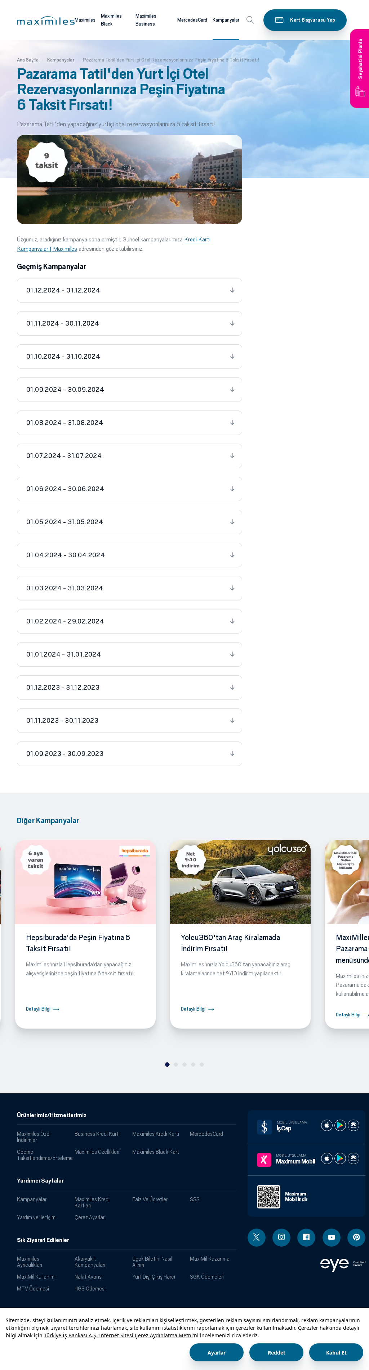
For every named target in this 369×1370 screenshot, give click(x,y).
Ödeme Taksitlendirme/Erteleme (43, 1155)
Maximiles (85, 20)
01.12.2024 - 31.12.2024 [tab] (63, 290)
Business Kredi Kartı (97, 1134)
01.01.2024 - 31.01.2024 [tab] (63, 654)
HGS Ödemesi (90, 1288)
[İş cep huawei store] (353, 1125)
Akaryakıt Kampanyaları (90, 1262)
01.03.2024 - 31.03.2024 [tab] (64, 588)
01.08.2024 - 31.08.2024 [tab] (64, 422)
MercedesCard (192, 20)
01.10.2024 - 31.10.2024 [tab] (63, 356)
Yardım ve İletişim (36, 1217)
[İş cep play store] (340, 1125)
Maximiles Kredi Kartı (155, 1134)
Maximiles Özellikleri (97, 1152)
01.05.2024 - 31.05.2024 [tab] (64, 522)
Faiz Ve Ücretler (150, 1199)
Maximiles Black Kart (155, 1152)
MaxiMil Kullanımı (36, 1277)
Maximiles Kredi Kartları (92, 1202)
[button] (46, 20)
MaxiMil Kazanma (210, 1259)
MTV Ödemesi (33, 1288)
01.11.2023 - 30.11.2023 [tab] (62, 720)
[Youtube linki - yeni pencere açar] (332, 1238)
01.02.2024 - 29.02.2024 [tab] (65, 621)
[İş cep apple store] (327, 1125)
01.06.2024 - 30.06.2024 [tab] (65, 489)
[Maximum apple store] (327, 1158)
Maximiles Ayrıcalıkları (29, 1262)
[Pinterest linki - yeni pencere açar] (356, 1238)
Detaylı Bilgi (38, 1009)
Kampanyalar (226, 20)
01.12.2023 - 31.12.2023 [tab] (62, 687)
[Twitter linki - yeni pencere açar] (257, 1238)
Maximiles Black (111, 20)
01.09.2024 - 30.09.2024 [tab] (65, 389)
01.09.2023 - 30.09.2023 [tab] (64, 753)
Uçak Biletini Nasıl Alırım (152, 1262)
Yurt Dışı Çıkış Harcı (153, 1277)
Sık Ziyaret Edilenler (43, 1240)
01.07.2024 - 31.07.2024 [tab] (64, 455)
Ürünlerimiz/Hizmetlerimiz (51, 1115)
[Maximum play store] (340, 1158)
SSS (195, 1199)
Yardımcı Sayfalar (40, 1181)
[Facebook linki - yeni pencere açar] (306, 1238)
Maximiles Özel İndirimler (33, 1137)
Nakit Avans (88, 1277)
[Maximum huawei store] (353, 1158)
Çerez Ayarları (90, 1217)
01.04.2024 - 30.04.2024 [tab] (65, 555)
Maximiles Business (145, 20)
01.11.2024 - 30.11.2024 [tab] (62, 323)
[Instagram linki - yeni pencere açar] (281, 1238)
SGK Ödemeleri (207, 1277)
